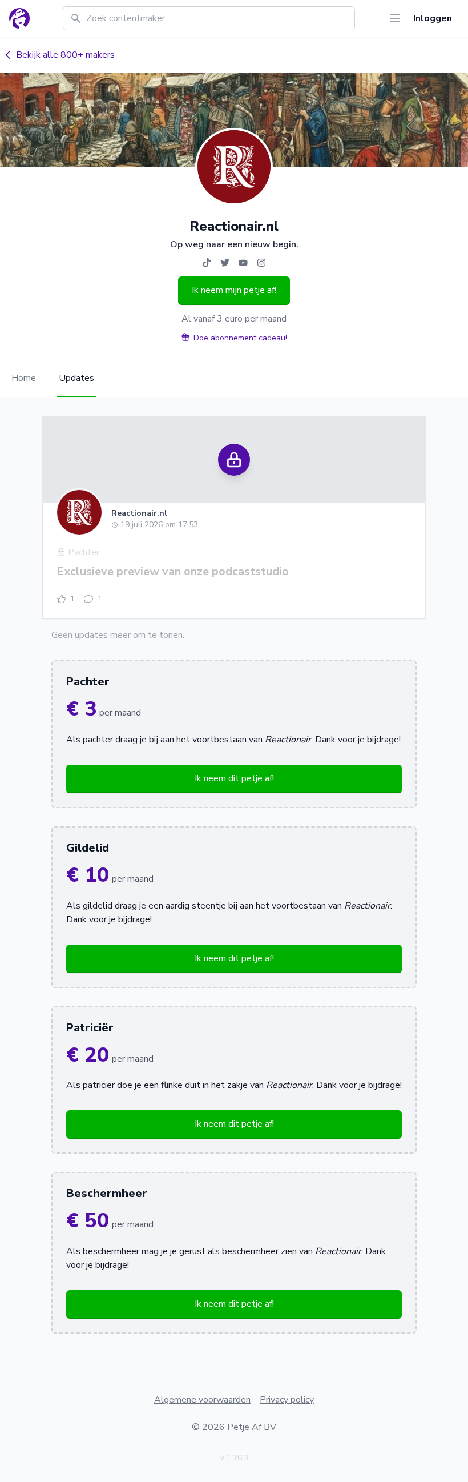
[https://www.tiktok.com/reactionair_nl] (206, 262)
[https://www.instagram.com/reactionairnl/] (261, 262)
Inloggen (432, 18)
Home (23, 378)
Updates (76, 378)
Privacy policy (287, 1399)
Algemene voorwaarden (202, 1399)
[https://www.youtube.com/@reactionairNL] (243, 262)
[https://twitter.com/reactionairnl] (224, 262)
